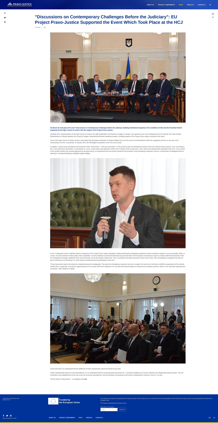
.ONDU (14, 418)
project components (166, 5)
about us (150, 5)
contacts (201, 5)
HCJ (45, 27)
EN (213, 14)
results (190, 5)
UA (213, 17)
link (86, 379)
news (181, 5)
